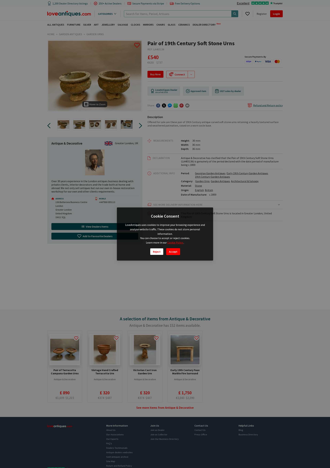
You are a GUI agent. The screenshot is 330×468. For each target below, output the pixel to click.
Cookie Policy (175, 242)
